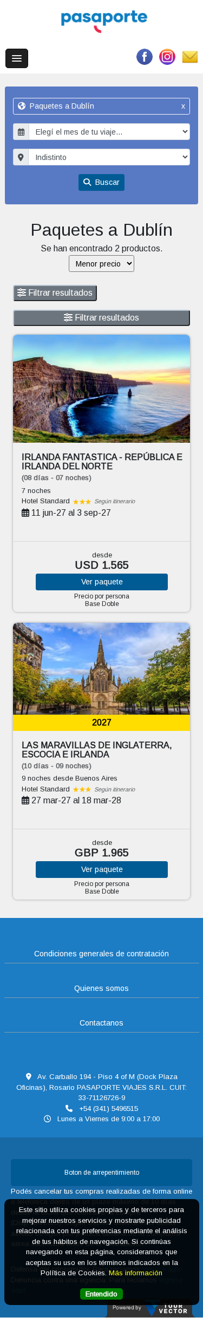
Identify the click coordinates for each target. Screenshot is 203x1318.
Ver (102, 581)
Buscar (106, 182)
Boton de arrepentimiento (101, 1172)
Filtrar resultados (59, 292)
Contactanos (101, 1023)
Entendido (101, 1294)
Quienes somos (101, 988)
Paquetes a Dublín (106, 106)
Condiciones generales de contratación (101, 953)
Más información (135, 1273)
